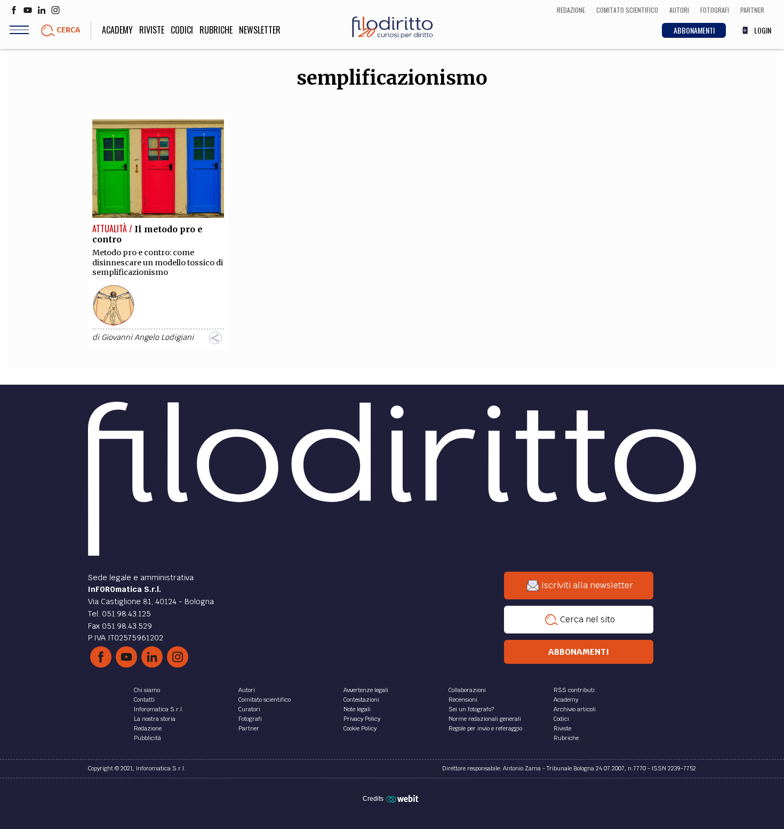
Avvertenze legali (365, 690)
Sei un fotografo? (471, 709)
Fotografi (250, 718)
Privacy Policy (361, 718)
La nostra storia (154, 718)
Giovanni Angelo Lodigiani (147, 337)
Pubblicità (147, 738)
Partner (248, 728)
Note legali (357, 709)
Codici (182, 29)
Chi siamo (147, 690)
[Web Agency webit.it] (403, 798)
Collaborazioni (467, 690)
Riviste (151, 29)
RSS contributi (574, 690)
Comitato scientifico (264, 699)
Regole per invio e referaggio (485, 728)
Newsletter (260, 29)
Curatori (249, 709)
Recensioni (463, 699)
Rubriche (216, 29)
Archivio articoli (575, 709)
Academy (117, 29)
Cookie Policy (360, 728)
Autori (246, 690)
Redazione (148, 728)
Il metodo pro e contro (147, 234)
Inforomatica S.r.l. (158, 709)
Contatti (144, 699)
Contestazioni (361, 699)
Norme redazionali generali (485, 718)
